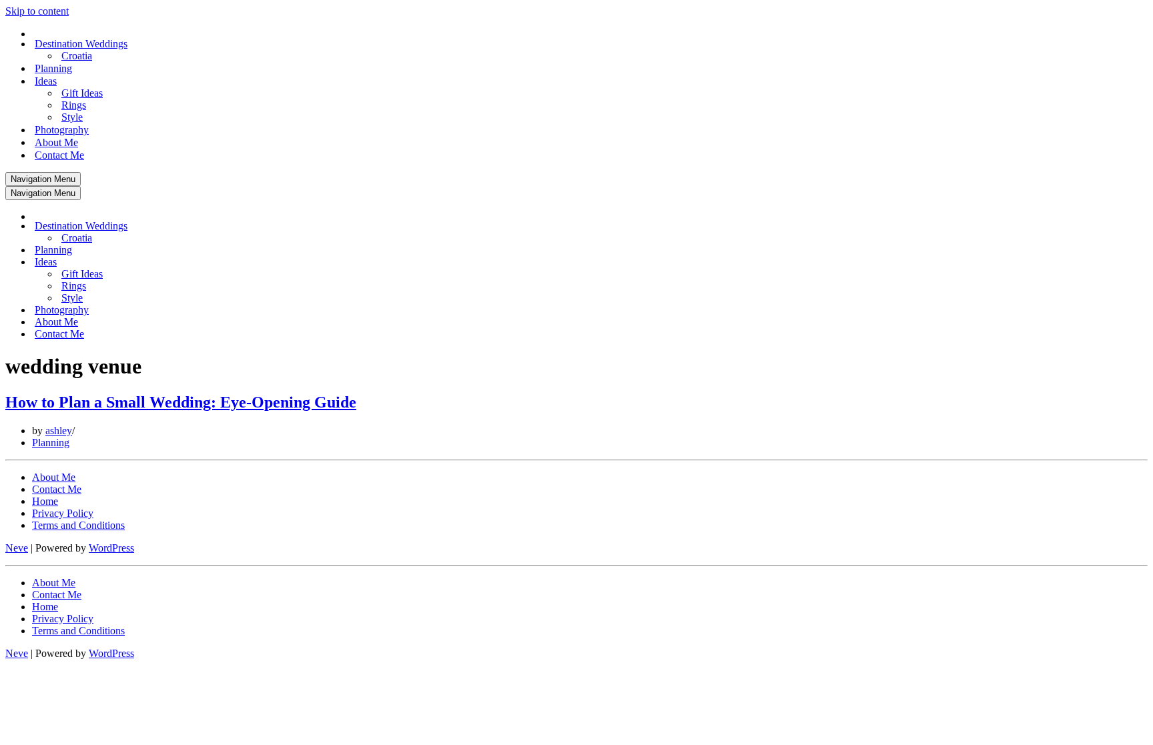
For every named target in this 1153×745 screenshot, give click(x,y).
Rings (73, 105)
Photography (62, 129)
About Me (56, 142)
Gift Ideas (82, 93)
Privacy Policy (62, 513)
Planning (53, 68)
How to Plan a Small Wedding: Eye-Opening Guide (180, 402)
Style (72, 117)
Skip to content (37, 11)
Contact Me (59, 155)
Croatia (76, 55)
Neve (16, 548)
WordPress (111, 548)
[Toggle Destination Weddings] (239, 226)
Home (45, 501)
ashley (58, 430)
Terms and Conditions (78, 525)
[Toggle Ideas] (239, 262)
